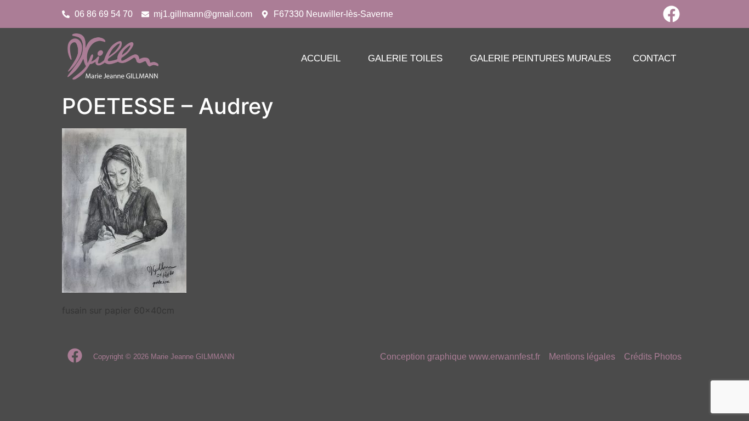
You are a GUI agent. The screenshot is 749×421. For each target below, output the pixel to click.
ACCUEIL (321, 58)
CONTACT (654, 58)
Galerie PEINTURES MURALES (540, 58)
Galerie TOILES (405, 58)
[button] (323, 58)
